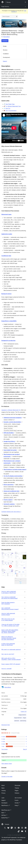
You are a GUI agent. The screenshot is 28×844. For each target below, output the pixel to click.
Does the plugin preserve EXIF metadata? (8, 603)
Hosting (3, 790)
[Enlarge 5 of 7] (24, 562)
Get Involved (18, 798)
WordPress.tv (5, 805)
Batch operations (9, 484)
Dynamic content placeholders (12, 422)
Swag (17, 805)
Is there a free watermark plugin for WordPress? (8, 644)
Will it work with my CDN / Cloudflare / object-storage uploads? (11, 658)
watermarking (23, 720)
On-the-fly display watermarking (13, 476)
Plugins (16, 790)
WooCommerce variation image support (15, 469)
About (3, 785)
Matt (3, 812)
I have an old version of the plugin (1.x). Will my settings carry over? (10, 625)
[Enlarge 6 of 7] (24, 571)
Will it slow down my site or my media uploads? (8, 619)
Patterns (17, 793)
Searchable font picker (10, 450)
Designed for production (8, 340)
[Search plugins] (16, 16)
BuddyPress (5, 817)
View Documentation (10, 110)
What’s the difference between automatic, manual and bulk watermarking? (8, 638)
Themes (17, 788)
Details (5, 46)
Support (5, 61)
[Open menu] (25, 2)
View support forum (6, 763)
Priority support (8, 499)
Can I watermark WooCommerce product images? (10, 608)
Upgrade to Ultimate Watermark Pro (10, 410)
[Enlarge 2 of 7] (11, 562)
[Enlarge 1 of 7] (11, 554)
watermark (16, 720)
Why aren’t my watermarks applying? (11, 649)
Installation (6, 53)
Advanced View (5, 725)
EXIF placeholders (9, 432)
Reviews (5, 50)
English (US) (24, 711)
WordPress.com (6, 810)
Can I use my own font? (7, 654)
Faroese (7, 824)
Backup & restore (6, 293)
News (2, 788)
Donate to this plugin (6, 776)
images (24, 717)
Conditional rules (6, 255)
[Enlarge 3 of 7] (11, 570)
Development (6, 57)
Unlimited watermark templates (13, 417)
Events (16, 800)
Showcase (17, 785)
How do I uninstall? (6, 668)
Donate (17, 803)
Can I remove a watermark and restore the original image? (9, 597)
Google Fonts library (9, 441)
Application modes (6, 234)
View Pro (7, 108)
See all (25, 749)
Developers (4, 803)
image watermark (18, 717)
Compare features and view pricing (11, 511)
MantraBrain (6, 36)
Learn (2, 798)
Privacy (3, 793)
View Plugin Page (10, 104)
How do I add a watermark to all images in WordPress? (8, 592)
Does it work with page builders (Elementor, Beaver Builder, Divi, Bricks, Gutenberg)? (9, 631)
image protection (22, 714)
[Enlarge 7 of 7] (24, 580)
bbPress (4, 815)
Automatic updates (9, 504)
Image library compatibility (9, 321)
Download (4, 40)
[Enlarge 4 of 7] (24, 554)
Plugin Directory (5, 6)
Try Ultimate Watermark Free (13, 106)
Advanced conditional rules (11, 491)
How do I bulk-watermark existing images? (8, 614)
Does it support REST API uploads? (10, 664)
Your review (4, 749)
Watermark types (6, 214)
